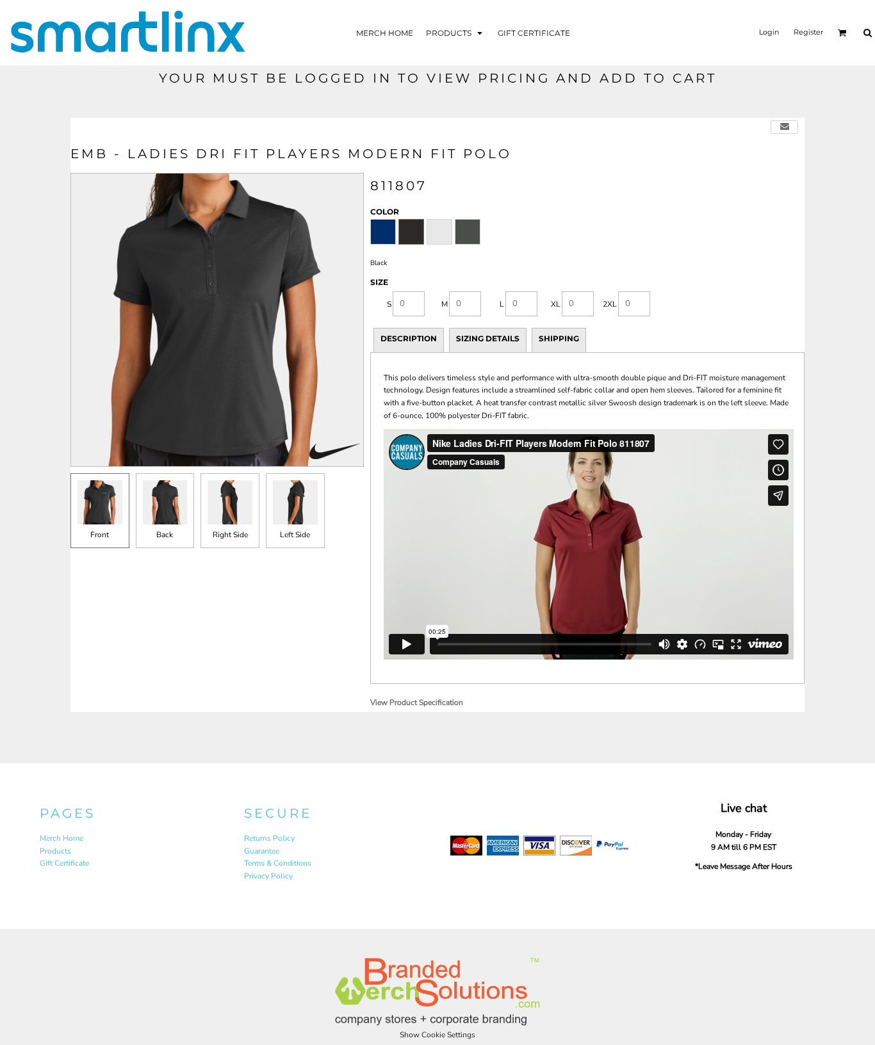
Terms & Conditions (277, 863)
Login (769, 32)
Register (808, 32)
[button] (455, 32)
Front (99, 535)
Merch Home (61, 838)
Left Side (295, 535)
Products (55, 851)
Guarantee (261, 851)
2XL (610, 304)
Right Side (230, 535)
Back (164, 535)
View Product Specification (416, 702)
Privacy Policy (268, 876)
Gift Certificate (64, 863)
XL (555, 304)
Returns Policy (269, 838)
